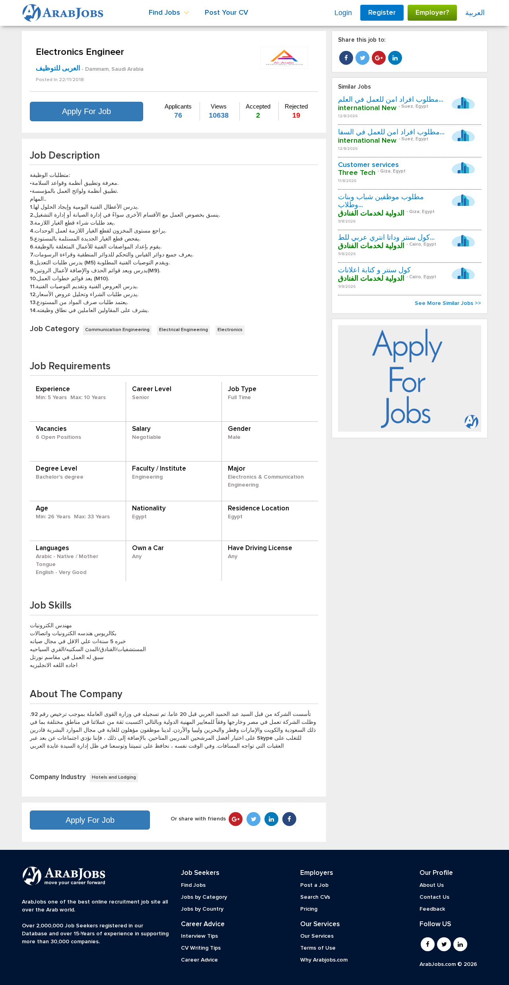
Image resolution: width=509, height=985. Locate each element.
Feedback (432, 909)
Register (382, 12)
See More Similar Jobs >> (448, 303)
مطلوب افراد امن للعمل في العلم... (390, 99)
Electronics (230, 330)
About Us (432, 885)
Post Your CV (226, 12)
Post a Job (314, 885)
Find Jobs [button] (165, 12)
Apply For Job (86, 111)
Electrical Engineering (183, 330)
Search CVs (315, 897)
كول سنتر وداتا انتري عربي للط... (386, 237)
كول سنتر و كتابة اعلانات (374, 270)
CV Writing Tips (201, 948)
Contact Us (434, 897)
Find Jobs (193, 885)
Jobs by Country (202, 909)
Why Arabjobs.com (324, 960)
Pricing (308, 909)
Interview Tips (199, 936)
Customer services (368, 165)
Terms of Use (318, 948)
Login (343, 13)
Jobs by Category (204, 897)
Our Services (317, 936)
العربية (475, 13)
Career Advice (199, 960)
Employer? (432, 12)
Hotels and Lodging (114, 777)
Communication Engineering (117, 330)
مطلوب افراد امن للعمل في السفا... (391, 132)
